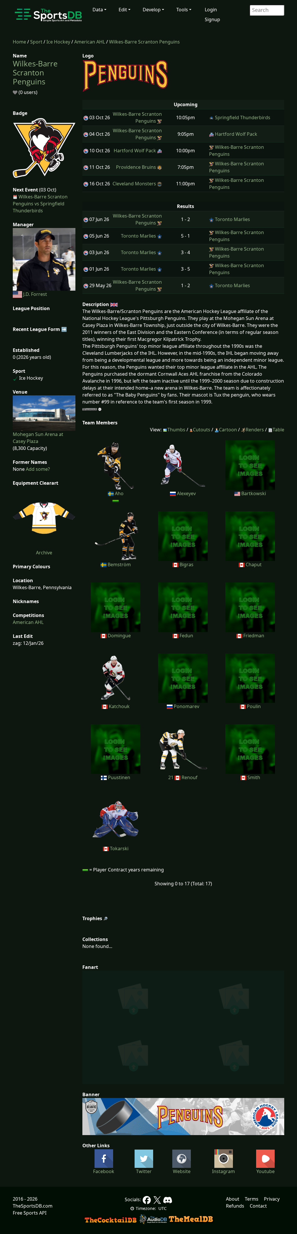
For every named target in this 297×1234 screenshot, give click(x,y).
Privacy (272, 1199)
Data (98, 9)
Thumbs (176, 429)
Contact (258, 1206)
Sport (36, 42)
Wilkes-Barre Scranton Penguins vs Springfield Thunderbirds (40, 203)
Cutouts (201, 429)
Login (211, 9)
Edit (123, 9)
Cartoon (228, 429)
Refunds (235, 1206)
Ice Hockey (58, 42)
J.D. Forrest (35, 294)
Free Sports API (29, 1213)
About (232, 1199)
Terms (251, 1199)
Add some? (37, 469)
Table (278, 429)
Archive (44, 552)
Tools (182, 9)
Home (19, 42)
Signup (212, 19)
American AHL (89, 42)
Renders (255, 429)
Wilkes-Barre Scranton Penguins (144, 42)
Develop (152, 9)
